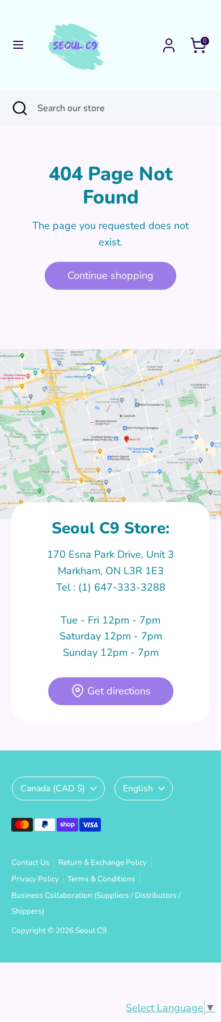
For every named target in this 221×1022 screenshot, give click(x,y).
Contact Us (30, 862)
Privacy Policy (35, 878)
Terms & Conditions (101, 878)
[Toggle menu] (18, 45)
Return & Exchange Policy (102, 862)
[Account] (169, 42)
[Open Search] (18, 108)
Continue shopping (110, 275)
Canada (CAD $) (52, 788)
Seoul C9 (91, 930)
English (138, 788)
